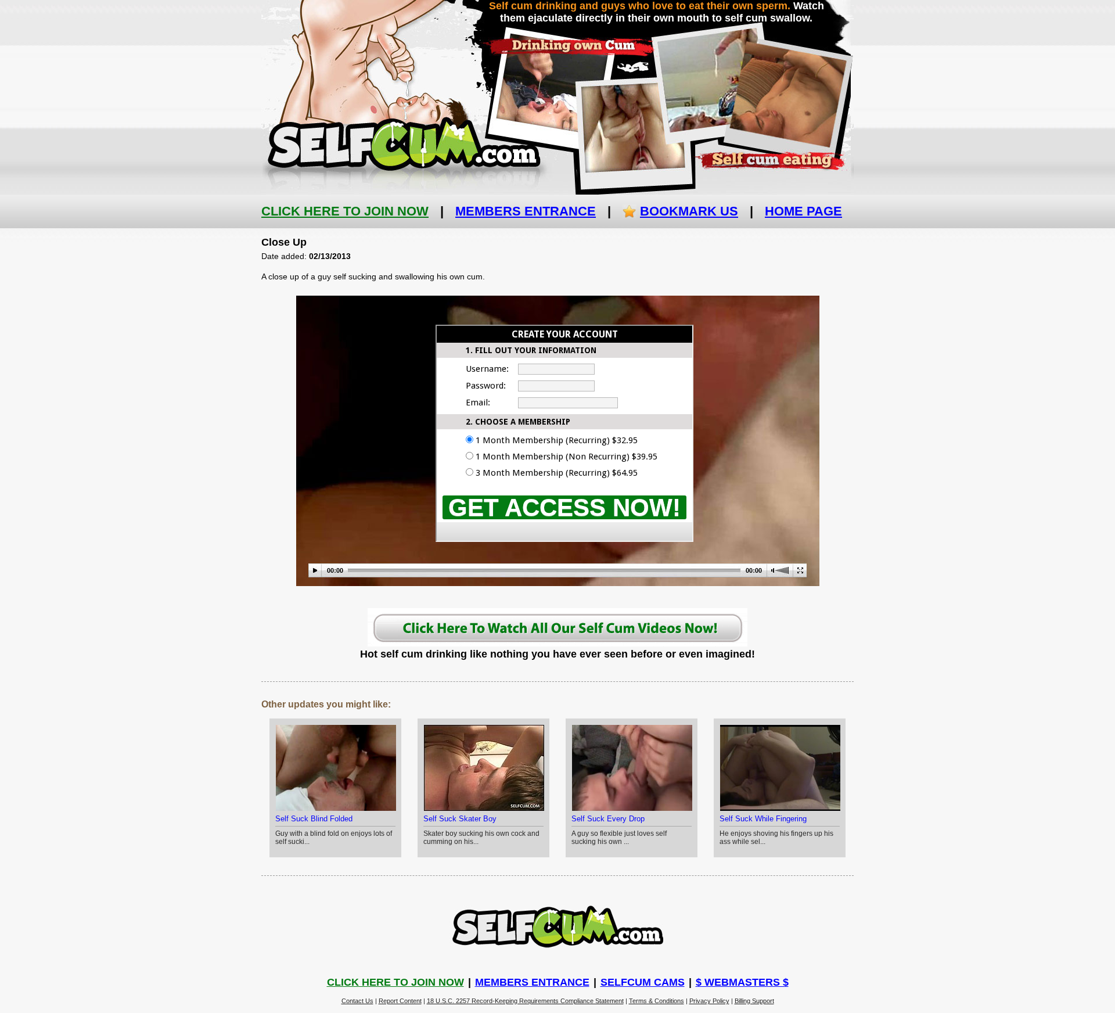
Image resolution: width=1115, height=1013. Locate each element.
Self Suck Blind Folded (314, 818)
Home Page (803, 211)
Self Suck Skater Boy (460, 818)
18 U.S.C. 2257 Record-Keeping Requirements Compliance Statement (525, 1000)
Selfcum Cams (642, 982)
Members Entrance (525, 211)
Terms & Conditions (656, 1000)
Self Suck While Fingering (763, 818)
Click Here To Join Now (345, 211)
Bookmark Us (689, 211)
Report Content (400, 1000)
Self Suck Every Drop (608, 818)
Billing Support (754, 1000)
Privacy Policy (709, 1000)
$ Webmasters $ (742, 982)
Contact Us (357, 1000)
